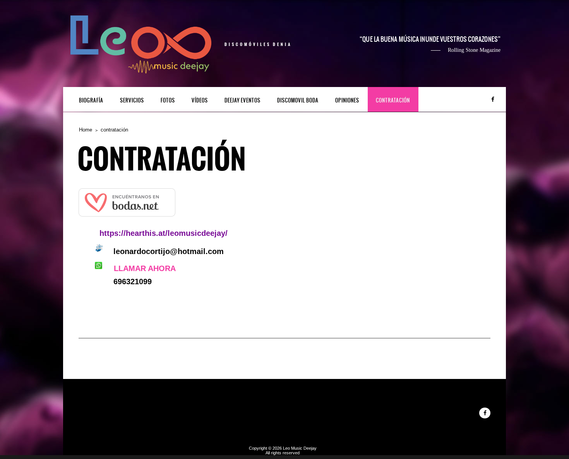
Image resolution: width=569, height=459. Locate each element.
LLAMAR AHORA (145, 268)
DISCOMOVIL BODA (298, 100)
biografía (91, 100)
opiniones (347, 100)
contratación (393, 100)
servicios (132, 100)
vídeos (200, 100)
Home (85, 130)
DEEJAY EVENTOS (243, 100)
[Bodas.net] (127, 216)
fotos (168, 100)
